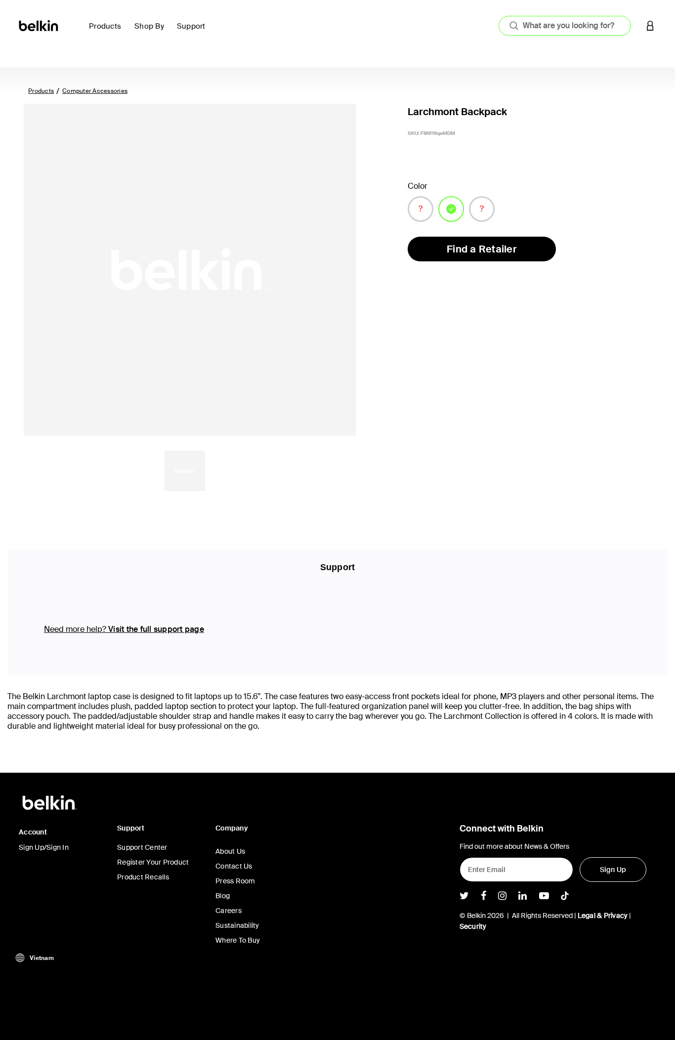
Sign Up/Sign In (44, 847)
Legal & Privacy (603, 915)
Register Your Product (153, 862)
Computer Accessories (94, 91)
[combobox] (565, 26)
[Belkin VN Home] (39, 25)
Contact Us (234, 866)
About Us (230, 851)
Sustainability (237, 925)
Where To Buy (237, 940)
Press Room (235, 880)
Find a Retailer (482, 249)
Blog (222, 895)
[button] (650, 25)
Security (473, 926)
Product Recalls (143, 877)
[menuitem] (107, 32)
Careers (228, 910)
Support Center (142, 847)
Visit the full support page (156, 629)
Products (41, 91)
